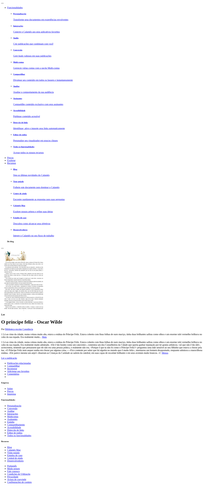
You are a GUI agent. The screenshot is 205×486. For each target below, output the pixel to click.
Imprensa (11, 394)
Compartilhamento (16, 424)
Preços (10, 157)
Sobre (10, 388)
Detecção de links (15, 430)
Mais (44, 337)
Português (12, 466)
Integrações (12, 414)
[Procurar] (2, 248)
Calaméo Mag (14, 450)
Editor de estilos (14, 433)
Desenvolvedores (15, 461)
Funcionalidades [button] (15, 7)
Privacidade (12, 476)
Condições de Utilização (18, 474)
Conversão (12, 408)
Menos (165, 353)
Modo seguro (13, 468)
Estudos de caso (14, 455)
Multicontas (12, 416)
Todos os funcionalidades (19, 435)
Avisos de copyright (16, 479)
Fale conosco (13, 471)
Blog (9, 447)
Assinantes (12, 419)
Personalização (14, 405)
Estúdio (10, 422)
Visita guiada (13, 452)
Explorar (11, 160)
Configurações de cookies (19, 482)
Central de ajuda (15, 458)
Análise (10, 411)
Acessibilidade (14, 427)
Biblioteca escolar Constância (19, 329)
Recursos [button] (11, 163)
